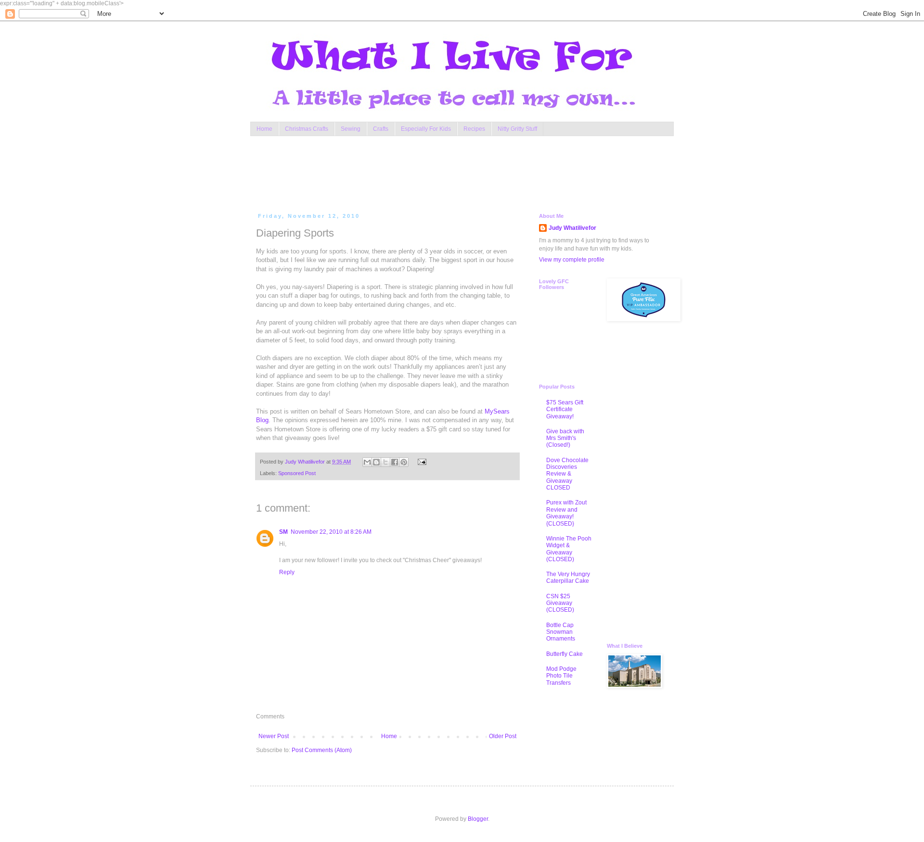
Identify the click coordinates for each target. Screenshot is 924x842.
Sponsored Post (297, 473)
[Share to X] (385, 462)
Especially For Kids (426, 129)
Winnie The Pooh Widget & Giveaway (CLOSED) (568, 549)
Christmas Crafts (306, 129)
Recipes (474, 129)
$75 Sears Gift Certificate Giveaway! (564, 409)
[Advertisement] (440, 172)
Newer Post (273, 736)
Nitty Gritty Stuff (517, 129)
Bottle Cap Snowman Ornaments (560, 632)
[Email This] (367, 462)
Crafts (380, 129)
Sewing (350, 129)
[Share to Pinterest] (404, 462)
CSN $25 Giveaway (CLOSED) (560, 603)
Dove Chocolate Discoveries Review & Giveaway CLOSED (567, 474)
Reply (287, 572)
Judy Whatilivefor (572, 228)
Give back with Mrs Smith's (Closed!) (565, 438)
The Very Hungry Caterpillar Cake (568, 577)
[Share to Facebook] (394, 462)
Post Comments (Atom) (322, 750)
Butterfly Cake (564, 654)
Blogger (478, 819)
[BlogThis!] (376, 462)
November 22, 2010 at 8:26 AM (331, 531)
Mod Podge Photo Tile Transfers (561, 676)
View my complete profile (571, 259)
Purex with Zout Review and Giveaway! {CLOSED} (566, 513)
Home (264, 129)
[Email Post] (420, 462)
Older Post (502, 736)
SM (283, 531)
